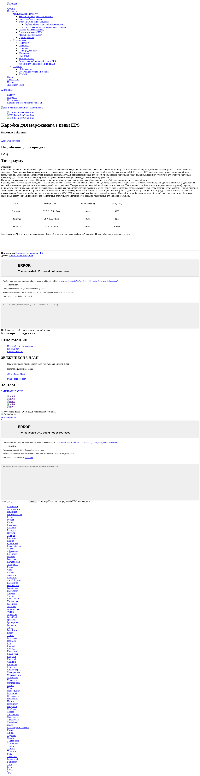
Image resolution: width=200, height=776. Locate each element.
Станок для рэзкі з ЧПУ (30, 32)
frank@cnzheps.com (16, 379)
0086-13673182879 (16, 374)
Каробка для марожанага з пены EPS (37, 64)
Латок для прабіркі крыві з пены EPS (37, 61)
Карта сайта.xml (15, 351)
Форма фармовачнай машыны (34, 21)
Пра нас (11, 82)
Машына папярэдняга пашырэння (36, 16)
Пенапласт (24, 43)
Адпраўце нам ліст (10, 141)
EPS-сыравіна (26, 69)
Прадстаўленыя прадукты (20, 346)
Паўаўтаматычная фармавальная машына (45, 27)
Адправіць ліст (8, 417)
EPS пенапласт (26, 58)
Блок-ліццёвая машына (30, 19)
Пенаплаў (24, 45)
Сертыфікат (13, 79)
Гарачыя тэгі (13, 349)
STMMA (23, 74)
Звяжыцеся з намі (15, 85)
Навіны (10, 77)
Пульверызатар (26, 37)
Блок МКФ (24, 56)
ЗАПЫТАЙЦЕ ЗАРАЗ (12, 391)
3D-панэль (24, 53)
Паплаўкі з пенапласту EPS (29, 253)
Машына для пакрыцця (30, 35)
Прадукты (12, 11)
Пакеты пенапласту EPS (21, 255)
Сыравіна (17, 66)
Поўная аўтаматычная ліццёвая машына (45, 24)
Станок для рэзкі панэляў (31, 29)
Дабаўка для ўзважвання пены (34, 71)
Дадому (11, 8)
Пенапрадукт (19, 40)
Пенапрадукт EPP (28, 50)
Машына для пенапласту (25, 14)
